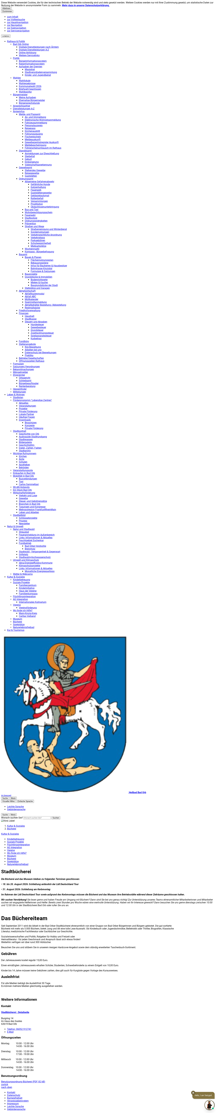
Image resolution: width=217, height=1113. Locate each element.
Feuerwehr (30, 215)
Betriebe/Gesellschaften (31, 358)
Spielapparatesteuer (41, 335)
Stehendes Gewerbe (35, 170)
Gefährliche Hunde (40, 184)
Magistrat (30, 69)
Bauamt (23, 254)
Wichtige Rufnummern (24, 453)
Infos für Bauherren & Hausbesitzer (49, 265)
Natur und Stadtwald (24, 529)
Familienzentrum (27, 585)
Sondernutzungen (40, 232)
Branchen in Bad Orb (29, 504)
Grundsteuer (37, 330)
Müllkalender (31, 299)
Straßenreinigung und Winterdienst (49, 229)
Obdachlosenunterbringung (45, 206)
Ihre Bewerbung (33, 347)
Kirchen (23, 456)
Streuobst (24, 532)
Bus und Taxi (31, 209)
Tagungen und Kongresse (32, 506)
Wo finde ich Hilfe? (22, 610)
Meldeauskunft (32, 139)
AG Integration (20, 599)
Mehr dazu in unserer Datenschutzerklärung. (86, 5)
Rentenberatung (27, 386)
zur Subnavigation (16, 28)
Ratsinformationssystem (32, 63)
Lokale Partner (26, 414)
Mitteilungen (19, 391)
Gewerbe (23, 498)
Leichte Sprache (15, 1106)
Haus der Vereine (27, 590)
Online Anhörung (27, 52)
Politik (16, 58)
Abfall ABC (30, 296)
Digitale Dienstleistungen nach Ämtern (39, 47)
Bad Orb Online (21, 44)
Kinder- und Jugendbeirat (38, 75)
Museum (17, 619)
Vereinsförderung (28, 607)
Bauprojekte (31, 274)
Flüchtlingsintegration (24, 596)
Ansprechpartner (21, 105)
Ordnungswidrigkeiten (36, 220)
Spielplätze (19, 624)
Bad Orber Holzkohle (35, 546)
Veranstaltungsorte (23, 470)
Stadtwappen (26, 439)
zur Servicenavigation (18, 30)
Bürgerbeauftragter (29, 383)
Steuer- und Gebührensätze (33, 501)
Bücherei (17, 621)
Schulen (23, 462)
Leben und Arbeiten (29, 512)
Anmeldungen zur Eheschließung (42, 153)
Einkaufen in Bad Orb (24, 473)
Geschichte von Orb (29, 433)
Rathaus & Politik (16, 41)
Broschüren (31, 422)
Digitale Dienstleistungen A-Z (34, 49)
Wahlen (17, 77)
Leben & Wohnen (16, 394)
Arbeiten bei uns (33, 349)
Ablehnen (6, 8)
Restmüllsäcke (32, 307)
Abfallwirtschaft (27, 291)
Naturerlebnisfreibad (23, 627)
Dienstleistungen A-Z (24, 108)
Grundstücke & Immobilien (38, 276)
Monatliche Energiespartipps (39, 571)
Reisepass (30, 128)
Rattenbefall (37, 198)
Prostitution (37, 204)
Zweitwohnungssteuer (42, 333)
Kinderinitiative (26, 588)
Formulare (18, 363)
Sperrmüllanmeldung (36, 302)
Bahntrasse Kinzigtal (41, 268)
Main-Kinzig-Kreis (28, 613)
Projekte (23, 408)
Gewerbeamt (25, 167)
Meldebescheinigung (35, 145)
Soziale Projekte (21, 582)
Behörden (24, 467)
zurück (4, 1084)
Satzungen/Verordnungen (26, 366)
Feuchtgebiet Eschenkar (31, 540)
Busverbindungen (28, 478)
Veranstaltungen (27, 405)
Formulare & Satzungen (43, 271)
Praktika (29, 355)
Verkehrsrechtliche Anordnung (46, 234)
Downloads (25, 419)
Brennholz (30, 548)
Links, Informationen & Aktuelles (35, 537)
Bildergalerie (25, 442)
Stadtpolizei (31, 218)
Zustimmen (7, 11)
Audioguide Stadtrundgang (33, 436)
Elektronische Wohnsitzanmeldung (43, 119)
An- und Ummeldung (35, 117)
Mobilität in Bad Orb (23, 476)
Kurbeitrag (36, 338)
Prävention (30, 223)
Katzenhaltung (38, 187)
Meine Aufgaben (27, 97)
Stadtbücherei (15, 1012)
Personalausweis (34, 125)
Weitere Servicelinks (29, 55)
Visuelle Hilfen (8, 801)
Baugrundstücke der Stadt (44, 285)
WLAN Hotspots (21, 487)
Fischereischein (33, 136)
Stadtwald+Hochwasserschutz (35, 557)
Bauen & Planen (33, 257)
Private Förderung (28, 411)
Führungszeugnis (34, 134)
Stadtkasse (30, 319)
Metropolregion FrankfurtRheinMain (37, 509)
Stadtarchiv (25, 450)
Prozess (23, 520)
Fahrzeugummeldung (36, 122)
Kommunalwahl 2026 (30, 86)
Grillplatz (23, 554)
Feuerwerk (36, 190)
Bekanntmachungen (23, 369)
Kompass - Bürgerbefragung (39, 251)
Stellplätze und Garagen (37, 288)
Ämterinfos (19, 111)
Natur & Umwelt (15, 526)
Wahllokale (24, 80)
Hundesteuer (37, 324)
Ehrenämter (19, 375)
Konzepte (30, 425)
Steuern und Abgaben (36, 321)
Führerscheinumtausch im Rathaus (43, 148)
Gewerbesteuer (38, 327)
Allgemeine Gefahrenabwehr (39, 181)
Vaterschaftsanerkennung (38, 164)
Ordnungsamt (26, 178)
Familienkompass (28, 593)
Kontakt (11, 1092)
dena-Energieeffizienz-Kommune (35, 562)
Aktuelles (23, 403)
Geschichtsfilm (26, 445)
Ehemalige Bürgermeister (32, 100)
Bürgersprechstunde (29, 103)
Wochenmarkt (32, 248)
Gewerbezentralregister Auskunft (42, 142)
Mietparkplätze (38, 246)
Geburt (28, 159)
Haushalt (29, 316)
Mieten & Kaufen (39, 282)
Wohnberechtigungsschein (38, 212)
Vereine (17, 604)
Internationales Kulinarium (32, 602)
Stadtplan (18, 397)
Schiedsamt (25, 380)
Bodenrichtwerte (39, 279)
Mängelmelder (20, 372)
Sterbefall (30, 156)
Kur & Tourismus (15, 630)
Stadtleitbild (19, 515)
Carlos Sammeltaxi (29, 484)
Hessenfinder (20, 389)
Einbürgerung (32, 162)
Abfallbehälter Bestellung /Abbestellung (45, 305)
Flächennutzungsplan (42, 260)
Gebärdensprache (16, 1109)
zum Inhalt (12, 16)
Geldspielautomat (40, 195)
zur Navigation (14, 25)
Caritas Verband (27, 616)
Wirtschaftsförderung (24, 492)
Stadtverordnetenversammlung (41, 72)
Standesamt (25, 150)
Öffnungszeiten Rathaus (31, 361)
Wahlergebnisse (27, 83)
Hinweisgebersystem (18, 1100)
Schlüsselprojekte (28, 518)
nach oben (6, 1087)
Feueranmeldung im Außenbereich (37, 534)
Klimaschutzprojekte (29, 565)
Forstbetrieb (25, 543)
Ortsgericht (24, 377)
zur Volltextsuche (16, 19)
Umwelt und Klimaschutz (26, 560)
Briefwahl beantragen (30, 89)
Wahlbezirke (25, 91)
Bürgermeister (20, 94)
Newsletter (24, 523)
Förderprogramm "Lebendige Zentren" (32, 400)
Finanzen (23, 313)
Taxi (21, 481)
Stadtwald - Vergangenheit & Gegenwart (39, 551)
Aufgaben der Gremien (30, 66)
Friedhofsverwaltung (29, 310)
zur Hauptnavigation (17, 22)
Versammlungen (39, 201)
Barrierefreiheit (14, 1098)
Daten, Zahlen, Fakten (30, 447)
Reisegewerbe (32, 173)
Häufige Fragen (27, 417)
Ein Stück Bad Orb (22, 490)
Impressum (13, 1103)
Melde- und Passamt (29, 114)
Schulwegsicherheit (41, 243)
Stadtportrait (19, 431)
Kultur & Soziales (16, 576)
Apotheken (24, 464)
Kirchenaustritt (32, 131)
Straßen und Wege (34, 226)
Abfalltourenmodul (34, 293)
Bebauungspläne (39, 262)
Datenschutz (13, 1095)
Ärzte (21, 459)
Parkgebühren (38, 240)
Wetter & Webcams (23, 574)
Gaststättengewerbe (41, 192)
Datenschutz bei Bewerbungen (40, 352)
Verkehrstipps (38, 237)
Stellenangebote (27, 344)
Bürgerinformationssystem (33, 61)
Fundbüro (24, 341)
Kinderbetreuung (21, 579)
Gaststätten (31, 176)
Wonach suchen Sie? (12, 817)
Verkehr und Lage (28, 495)
